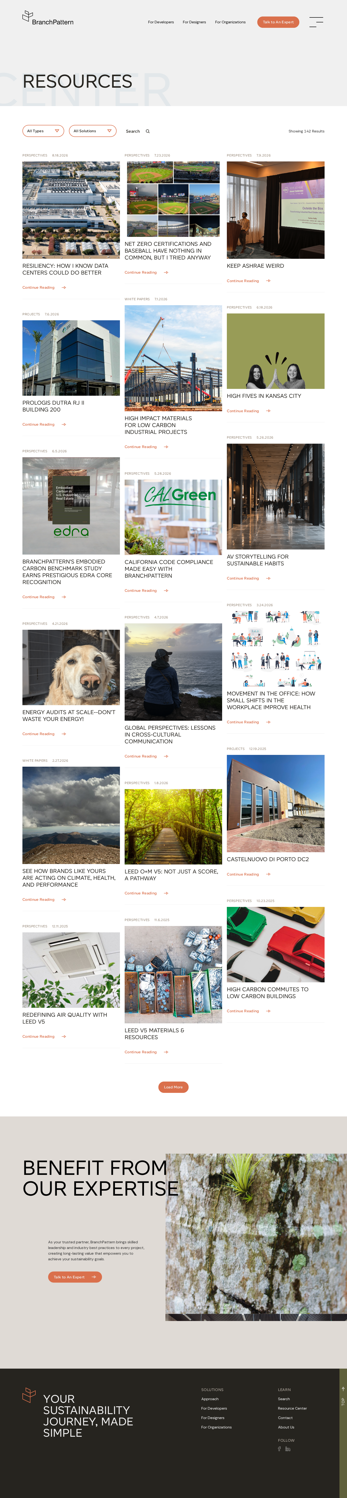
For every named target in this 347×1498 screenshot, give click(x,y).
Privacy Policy (67, 1490)
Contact (285, 1417)
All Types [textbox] (35, 131)
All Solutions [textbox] (85, 131)
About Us (286, 1427)
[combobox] (43, 131)
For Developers (214, 1408)
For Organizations (216, 1427)
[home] (49, 22)
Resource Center (292, 1408)
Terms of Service (35, 1490)
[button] (316, 22)
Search (284, 1398)
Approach (210, 1398)
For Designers (212, 1417)
